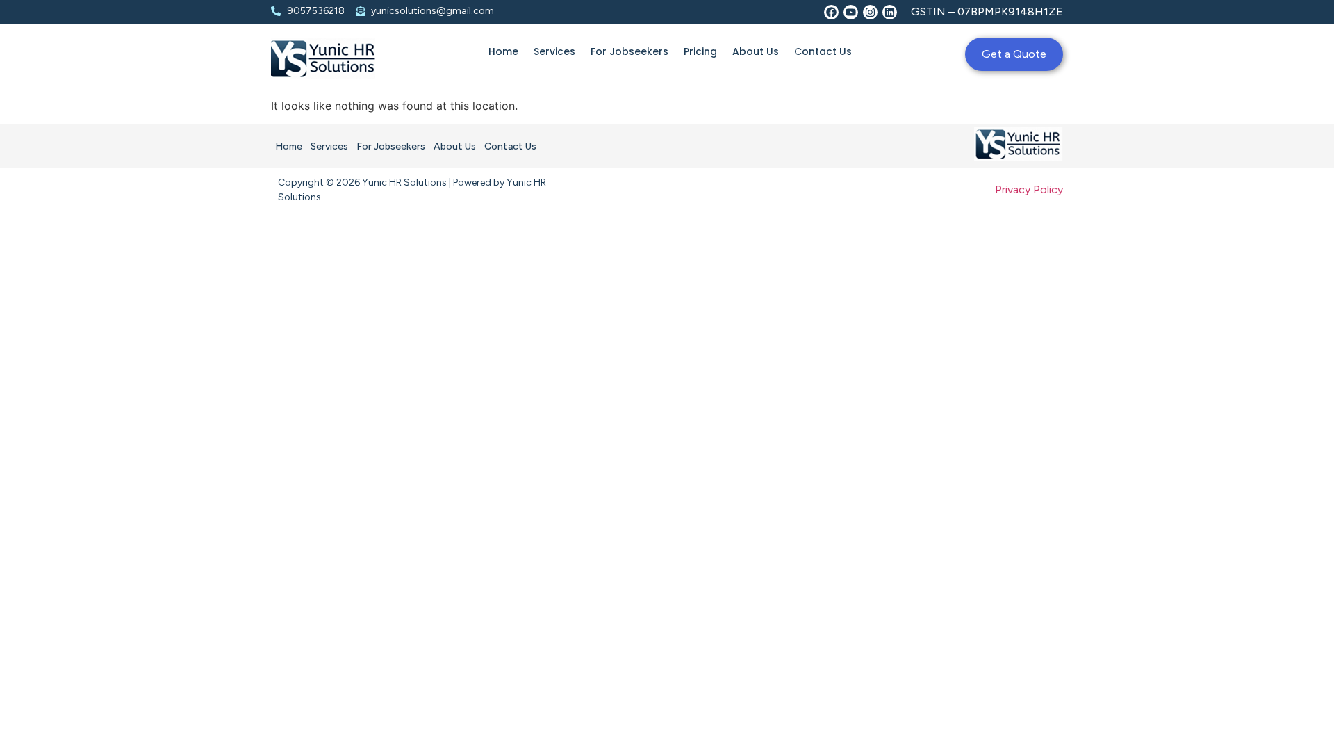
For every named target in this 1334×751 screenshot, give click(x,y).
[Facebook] (831, 12)
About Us (755, 51)
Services (554, 51)
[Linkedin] (889, 12)
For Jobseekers (629, 51)
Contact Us (823, 51)
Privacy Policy (1029, 189)
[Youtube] (850, 12)
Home (503, 51)
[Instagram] (870, 12)
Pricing (700, 51)
